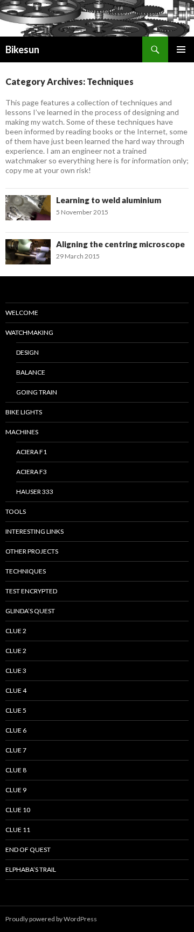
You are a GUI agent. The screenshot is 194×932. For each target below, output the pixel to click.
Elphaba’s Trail (30, 869)
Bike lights (23, 412)
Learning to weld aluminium (108, 200)
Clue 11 (17, 830)
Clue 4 (15, 690)
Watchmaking (29, 332)
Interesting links (34, 531)
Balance (30, 372)
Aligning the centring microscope (120, 244)
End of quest (28, 849)
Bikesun (22, 49)
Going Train (36, 392)
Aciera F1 (31, 452)
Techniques (25, 571)
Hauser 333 (34, 491)
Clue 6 (15, 730)
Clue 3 (15, 670)
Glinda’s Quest (30, 611)
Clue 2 (15, 631)
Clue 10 (17, 810)
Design (27, 352)
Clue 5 (15, 710)
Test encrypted (31, 591)
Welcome (21, 313)
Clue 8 (15, 770)
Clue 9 (15, 790)
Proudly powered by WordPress (51, 919)
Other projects (31, 551)
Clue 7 (15, 750)
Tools (15, 511)
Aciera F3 (31, 472)
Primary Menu (181, 49)
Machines (21, 432)
